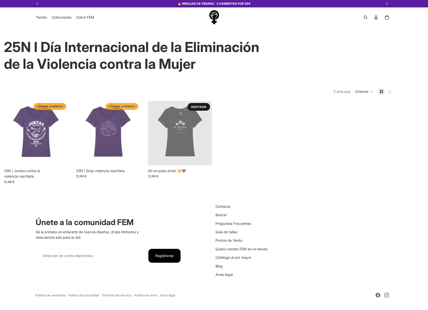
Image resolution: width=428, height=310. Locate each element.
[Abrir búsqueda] (365, 17)
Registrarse (164, 256)
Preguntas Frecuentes (233, 223)
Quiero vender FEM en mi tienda (241, 249)
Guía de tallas (226, 232)
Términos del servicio (117, 295)
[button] (364, 91)
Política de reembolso (51, 295)
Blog (219, 266)
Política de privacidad (84, 295)
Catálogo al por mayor (233, 257)
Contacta (222, 206)
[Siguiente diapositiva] (60, 133)
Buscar (221, 215)
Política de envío (146, 295)
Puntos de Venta (228, 240)
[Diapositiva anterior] (11, 133)
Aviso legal (224, 274)
